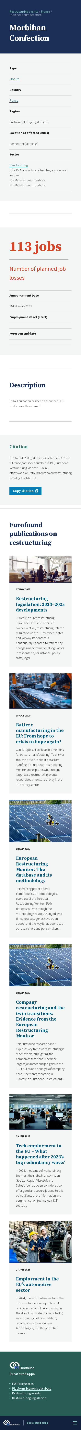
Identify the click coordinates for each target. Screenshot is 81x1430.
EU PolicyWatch (23, 1384)
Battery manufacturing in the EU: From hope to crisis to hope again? (40, 733)
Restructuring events (23, 11)
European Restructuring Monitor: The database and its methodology (34, 870)
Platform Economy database (31, 1388)
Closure (14, 79)
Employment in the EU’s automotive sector (37, 1284)
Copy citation (23, 491)
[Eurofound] (21, 1365)
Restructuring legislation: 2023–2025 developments (40, 604)
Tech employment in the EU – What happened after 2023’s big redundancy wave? (40, 1154)
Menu (75, 1422)
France (45, 11)
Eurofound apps (22, 1374)
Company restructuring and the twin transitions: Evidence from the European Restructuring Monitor (40, 1019)
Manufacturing (18, 165)
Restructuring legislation (29, 1398)
